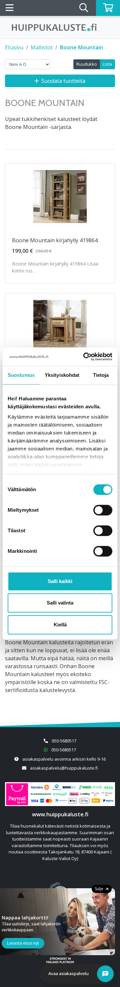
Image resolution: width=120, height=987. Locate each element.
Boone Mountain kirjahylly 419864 (55, 240)
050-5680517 (64, 741)
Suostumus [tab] (21, 375)
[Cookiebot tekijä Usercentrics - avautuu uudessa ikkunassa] (84, 356)
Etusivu (14, 47)
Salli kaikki (60, 581)
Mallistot (42, 47)
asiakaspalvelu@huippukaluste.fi (64, 768)
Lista (107, 64)
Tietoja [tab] (101, 375)
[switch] (102, 510)
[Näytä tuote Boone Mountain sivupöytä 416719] (60, 326)
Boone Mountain (81, 47)
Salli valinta (60, 603)
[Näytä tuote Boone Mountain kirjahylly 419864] (60, 196)
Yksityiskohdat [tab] (62, 375)
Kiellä (60, 624)
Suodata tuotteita (63, 81)
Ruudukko (86, 64)
